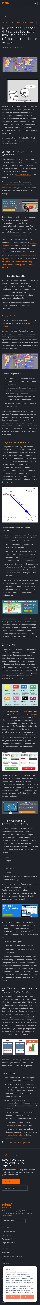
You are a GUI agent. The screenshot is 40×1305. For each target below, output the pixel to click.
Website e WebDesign (11, 22)
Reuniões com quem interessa (12, 1256)
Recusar (27, 1297)
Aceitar (13, 1297)
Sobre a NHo (6, 1252)
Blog (3, 1260)
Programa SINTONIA (8, 1231)
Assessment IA (11, 1182)
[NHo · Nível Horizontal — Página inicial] (6, 3)
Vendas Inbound (29, 22)
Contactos (5, 1263)
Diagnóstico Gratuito (15, 1188)
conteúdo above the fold (14, 1135)
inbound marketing (23, 174)
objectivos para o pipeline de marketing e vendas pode (18, 265)
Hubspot (24, 711)
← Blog (4, 16)
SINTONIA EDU (6, 1235)
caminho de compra (9, 188)
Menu (34, 3)
